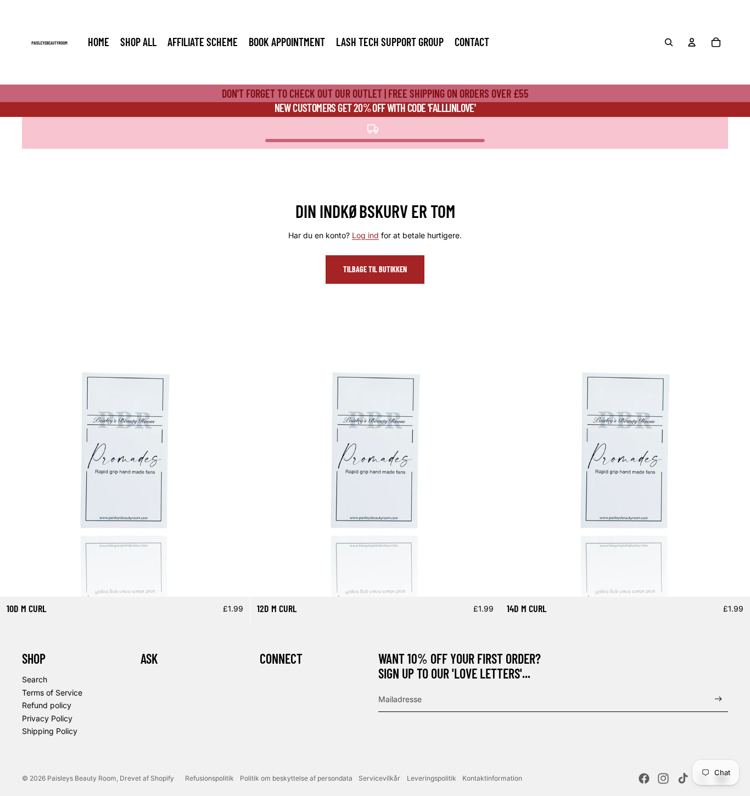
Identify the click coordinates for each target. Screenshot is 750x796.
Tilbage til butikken (375, 269)
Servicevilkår (379, 778)
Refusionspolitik (209, 778)
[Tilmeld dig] (718, 699)
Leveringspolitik (431, 778)
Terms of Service (52, 692)
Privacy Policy (47, 718)
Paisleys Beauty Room (81, 778)
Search (34, 679)
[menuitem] (98, 42)
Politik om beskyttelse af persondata (296, 778)
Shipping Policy (49, 731)
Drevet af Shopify (147, 778)
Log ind (365, 235)
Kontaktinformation (492, 778)
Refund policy (46, 705)
